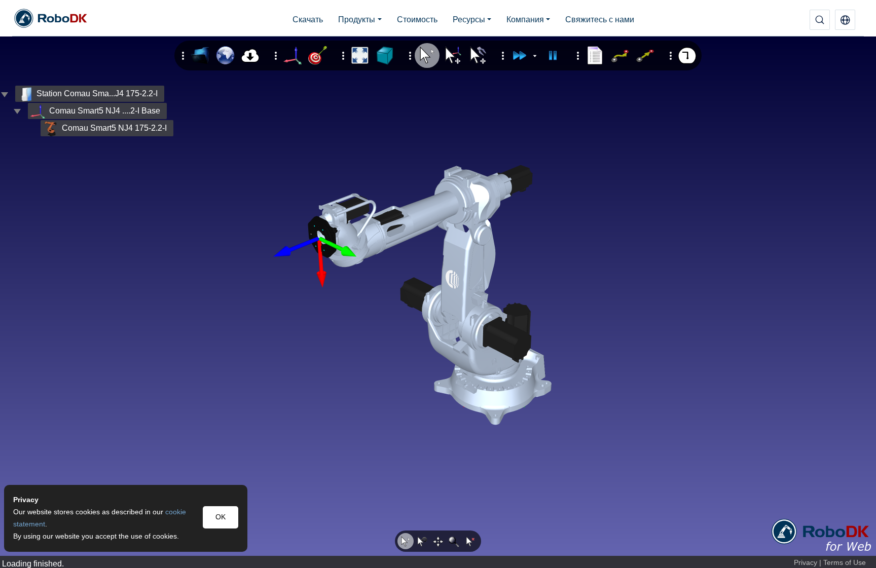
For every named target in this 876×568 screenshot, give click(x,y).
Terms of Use (844, 562)
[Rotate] (422, 541)
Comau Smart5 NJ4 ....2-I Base (104, 110)
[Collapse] (17, 111)
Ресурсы (469, 19)
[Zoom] (454, 541)
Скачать (308, 19)
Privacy (805, 562)
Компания (525, 19)
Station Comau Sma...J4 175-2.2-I (97, 93)
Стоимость (417, 19)
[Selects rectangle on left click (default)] (405, 541)
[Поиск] (820, 20)
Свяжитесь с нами (599, 19)
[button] (845, 20)
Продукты (356, 19)
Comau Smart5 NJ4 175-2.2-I (114, 128)
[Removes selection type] (470, 541)
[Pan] (438, 541)
